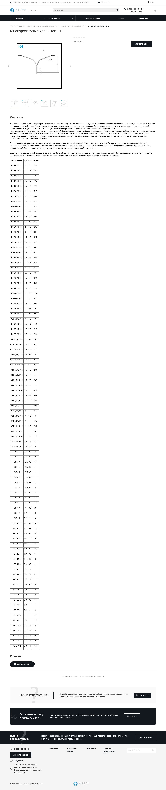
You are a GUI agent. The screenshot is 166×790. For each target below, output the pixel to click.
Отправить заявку (72, 750)
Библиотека (90, 749)
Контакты (53, 749)
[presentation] (8, 66)
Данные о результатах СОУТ (109, 751)
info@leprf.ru (105, 2)
